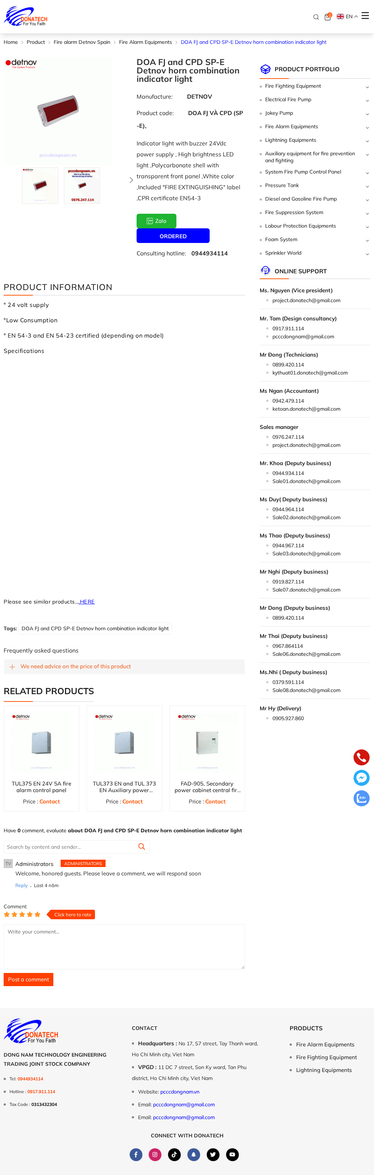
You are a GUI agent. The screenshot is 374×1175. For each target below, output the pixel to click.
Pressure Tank (282, 185)
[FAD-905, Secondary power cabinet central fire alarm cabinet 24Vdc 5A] (207, 743)
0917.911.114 (288, 328)
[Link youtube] (232, 1154)
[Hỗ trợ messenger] (362, 778)
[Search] (316, 17)
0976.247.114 (288, 437)
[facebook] (136, 1154)
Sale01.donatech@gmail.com (306, 481)
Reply (21, 885)
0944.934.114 (288, 473)
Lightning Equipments (290, 140)
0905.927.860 (288, 718)
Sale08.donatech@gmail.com (306, 690)
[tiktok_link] (174, 1154)
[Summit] (141, 847)
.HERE (87, 601)
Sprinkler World (283, 253)
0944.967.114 (288, 545)
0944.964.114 (288, 509)
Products (306, 1028)
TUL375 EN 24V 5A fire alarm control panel (41, 787)
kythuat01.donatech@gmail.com (310, 372)
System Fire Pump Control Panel (303, 171)
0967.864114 (287, 646)
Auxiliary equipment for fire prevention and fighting (310, 157)
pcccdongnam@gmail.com (303, 336)
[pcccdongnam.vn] (25, 17)
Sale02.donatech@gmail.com (306, 517)
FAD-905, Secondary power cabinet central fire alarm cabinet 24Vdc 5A (207, 790)
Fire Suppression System (294, 212)
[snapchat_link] (194, 1154)
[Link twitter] (213, 1154)
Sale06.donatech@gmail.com (306, 654)
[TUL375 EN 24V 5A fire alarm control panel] (41, 743)
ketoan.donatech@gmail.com (306, 409)
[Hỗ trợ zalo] (362, 799)
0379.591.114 (288, 682)
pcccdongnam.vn (179, 1091)
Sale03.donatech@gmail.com (306, 553)
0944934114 (209, 253)
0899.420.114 (288, 364)
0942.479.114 (288, 401)
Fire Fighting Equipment (293, 86)
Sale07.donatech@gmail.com (306, 589)
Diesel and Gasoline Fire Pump (301, 198)
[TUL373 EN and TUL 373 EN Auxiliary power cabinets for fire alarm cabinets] (124, 743)
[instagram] (155, 1154)
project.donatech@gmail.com (306, 300)
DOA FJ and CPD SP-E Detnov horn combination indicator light (95, 628)
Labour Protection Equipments (300, 226)
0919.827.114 (288, 581)
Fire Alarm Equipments (291, 126)
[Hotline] (362, 758)
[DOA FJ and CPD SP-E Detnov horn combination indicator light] (40, 185)
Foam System (281, 239)
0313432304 (44, 1104)
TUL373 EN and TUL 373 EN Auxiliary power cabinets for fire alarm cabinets (124, 793)
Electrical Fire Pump (288, 99)
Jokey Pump (279, 113)
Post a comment (28, 979)
